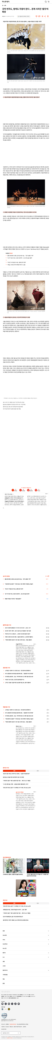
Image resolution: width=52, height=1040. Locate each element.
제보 (4, 979)
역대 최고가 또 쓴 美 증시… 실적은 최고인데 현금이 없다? (17, 634)
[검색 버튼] (45, 1)
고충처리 (24, 1026)
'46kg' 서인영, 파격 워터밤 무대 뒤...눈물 (16, 264)
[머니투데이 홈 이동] (5, 992)
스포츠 (4, 966)
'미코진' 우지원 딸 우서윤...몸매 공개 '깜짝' (16, 262)
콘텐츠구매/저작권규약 (18, 1026)
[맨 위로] (49, 1034)
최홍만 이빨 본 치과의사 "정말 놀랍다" (13, 598)
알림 (4, 983)
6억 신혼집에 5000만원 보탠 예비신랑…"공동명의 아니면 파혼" (19, 673)
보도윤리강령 (3, 1029)
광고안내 (7, 1026)
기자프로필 (5, 974)
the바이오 (5, 944)
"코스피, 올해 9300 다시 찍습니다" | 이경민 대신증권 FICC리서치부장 (37, 875)
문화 (5, 5)
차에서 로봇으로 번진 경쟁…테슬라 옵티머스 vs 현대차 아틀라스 (19, 637)
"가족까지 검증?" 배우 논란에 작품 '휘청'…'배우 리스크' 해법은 (16, 780)
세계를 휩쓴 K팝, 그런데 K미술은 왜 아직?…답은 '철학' (15, 909)
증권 (4, 931)
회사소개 (3, 1024)
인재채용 (7, 1024)
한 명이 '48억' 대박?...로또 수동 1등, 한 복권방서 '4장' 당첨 (18, 631)
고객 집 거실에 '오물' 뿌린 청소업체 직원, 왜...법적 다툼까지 (18, 682)
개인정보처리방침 (12, 1024)
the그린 (4, 948)
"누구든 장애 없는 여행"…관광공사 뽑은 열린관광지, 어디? (15, 784)
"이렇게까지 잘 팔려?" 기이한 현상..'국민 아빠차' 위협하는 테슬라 (19, 584)
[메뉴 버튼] (48, 1)
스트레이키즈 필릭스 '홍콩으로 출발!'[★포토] (13, 874)
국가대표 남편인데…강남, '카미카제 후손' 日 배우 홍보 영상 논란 (19, 676)
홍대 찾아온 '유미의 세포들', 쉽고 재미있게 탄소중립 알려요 (15, 920)
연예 (4, 961)
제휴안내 (11, 1026)
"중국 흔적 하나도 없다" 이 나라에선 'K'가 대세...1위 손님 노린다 (17, 787)
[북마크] (48, 16)
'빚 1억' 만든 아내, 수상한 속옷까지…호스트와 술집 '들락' (19, 258)
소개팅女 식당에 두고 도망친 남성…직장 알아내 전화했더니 (18, 670)
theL (4, 939)
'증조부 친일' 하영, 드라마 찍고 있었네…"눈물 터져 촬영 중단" (16, 773)
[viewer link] (43, 47)
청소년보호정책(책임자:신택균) (22, 1024)
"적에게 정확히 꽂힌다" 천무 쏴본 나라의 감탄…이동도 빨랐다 (18, 640)
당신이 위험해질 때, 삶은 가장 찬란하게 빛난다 (13, 916)
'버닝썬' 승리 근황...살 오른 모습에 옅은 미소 (14, 679)
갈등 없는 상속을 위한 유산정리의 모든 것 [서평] (13, 777)
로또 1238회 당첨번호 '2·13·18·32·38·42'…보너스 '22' (18, 628)
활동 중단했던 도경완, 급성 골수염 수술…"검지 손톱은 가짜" (20, 255)
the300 (5, 935)
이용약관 (3, 1026)
